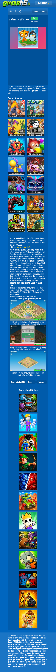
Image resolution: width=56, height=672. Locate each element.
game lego (24, 657)
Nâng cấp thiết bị (18, 382)
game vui (35, 646)
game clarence (18, 662)
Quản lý (31, 382)
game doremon (33, 653)
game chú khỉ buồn (37, 657)
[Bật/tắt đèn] (15, 11)
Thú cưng (42, 382)
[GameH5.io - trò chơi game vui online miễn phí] (17, 6)
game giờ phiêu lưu (16, 660)
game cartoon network (24, 651)
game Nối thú (13, 657)
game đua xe (41, 644)
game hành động (36, 642)
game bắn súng (14, 644)
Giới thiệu (34, 638)
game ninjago (38, 655)
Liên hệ (43, 638)
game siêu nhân (25, 655)
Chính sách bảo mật (16, 640)
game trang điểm (20, 666)
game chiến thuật (24, 247)
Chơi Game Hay (22, 642)
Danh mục (42, 3)
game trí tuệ (23, 649)
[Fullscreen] (19, 11)
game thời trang (27, 644)
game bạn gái (13, 646)
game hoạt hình (35, 649)
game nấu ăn (25, 646)
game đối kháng (19, 653)
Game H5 (11, 642)
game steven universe (22, 664)
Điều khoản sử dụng (33, 640)
